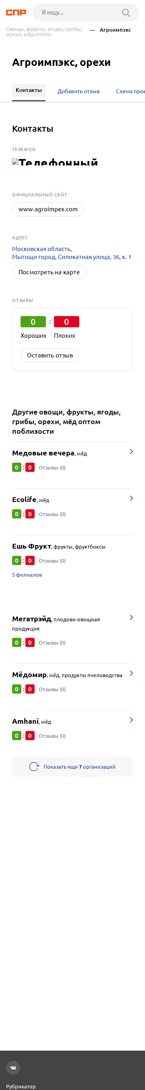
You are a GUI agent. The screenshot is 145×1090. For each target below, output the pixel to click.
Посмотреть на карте (49, 272)
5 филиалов (27, 575)
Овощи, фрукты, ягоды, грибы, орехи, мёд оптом (44, 32)
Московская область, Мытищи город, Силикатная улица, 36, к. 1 (71, 252)
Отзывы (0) (52, 467)
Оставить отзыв (50, 355)
